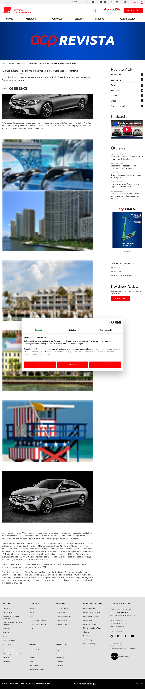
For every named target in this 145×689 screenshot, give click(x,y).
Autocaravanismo (9, 640)
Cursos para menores (63, 616)
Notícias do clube (127, 106)
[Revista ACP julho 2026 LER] (127, 227)
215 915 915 (112, 9)
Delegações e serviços (118, 623)
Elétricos (6, 662)
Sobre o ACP (7, 612)
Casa (31, 616)
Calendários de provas (91, 644)
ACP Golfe (116, 267)
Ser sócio (6, 608)
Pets (31, 628)
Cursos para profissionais (64, 620)
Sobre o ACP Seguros (36, 669)
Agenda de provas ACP (91, 640)
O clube (11, 63)
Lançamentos (127, 80)
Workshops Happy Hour (64, 654)
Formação (60, 603)
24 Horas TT (87, 620)
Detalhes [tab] (72, 330)
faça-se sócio (133, 10)
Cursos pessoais (61, 612)
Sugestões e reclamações (119, 646)
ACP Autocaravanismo (121, 275)
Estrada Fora (60, 658)
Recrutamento (115, 643)
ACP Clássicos (117, 271)
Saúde (31, 612)
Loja (112, 2)
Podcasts (127, 90)
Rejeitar (40, 365)
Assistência (34, 603)
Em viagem (33, 608)
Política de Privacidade (10, 684)
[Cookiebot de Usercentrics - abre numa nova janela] (111, 322)
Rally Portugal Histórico (91, 612)
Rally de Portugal (89, 608)
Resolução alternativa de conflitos (122, 649)
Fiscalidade (7, 658)
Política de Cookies (26, 684)
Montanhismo (60, 665)
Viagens (58, 650)
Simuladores (33, 665)
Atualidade (33, 63)
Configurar (71, 365)
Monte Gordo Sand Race (92, 628)
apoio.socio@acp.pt (117, 626)
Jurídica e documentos (37, 620)
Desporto (127, 95)
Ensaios (127, 85)
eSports (86, 632)
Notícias (86, 636)
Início (3, 63)
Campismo (59, 662)
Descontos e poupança (37, 624)
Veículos (7, 645)
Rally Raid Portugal (90, 624)
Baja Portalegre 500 (90, 616)
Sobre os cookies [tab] (107, 330)
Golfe (5, 636)
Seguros (33, 645)
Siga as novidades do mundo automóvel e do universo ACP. (127, 292)
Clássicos (127, 100)
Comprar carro (8, 650)
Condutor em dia (62, 624)
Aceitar (105, 365)
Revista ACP (21, 63)
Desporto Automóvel (92, 603)
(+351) (119, 612)
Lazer (31, 662)
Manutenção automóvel (12, 654)
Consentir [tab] (38, 330)
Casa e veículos (34, 650)
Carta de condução (62, 608)
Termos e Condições (42, 684)
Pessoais (32, 654)
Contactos (74, 2)
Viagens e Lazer (62, 645)
